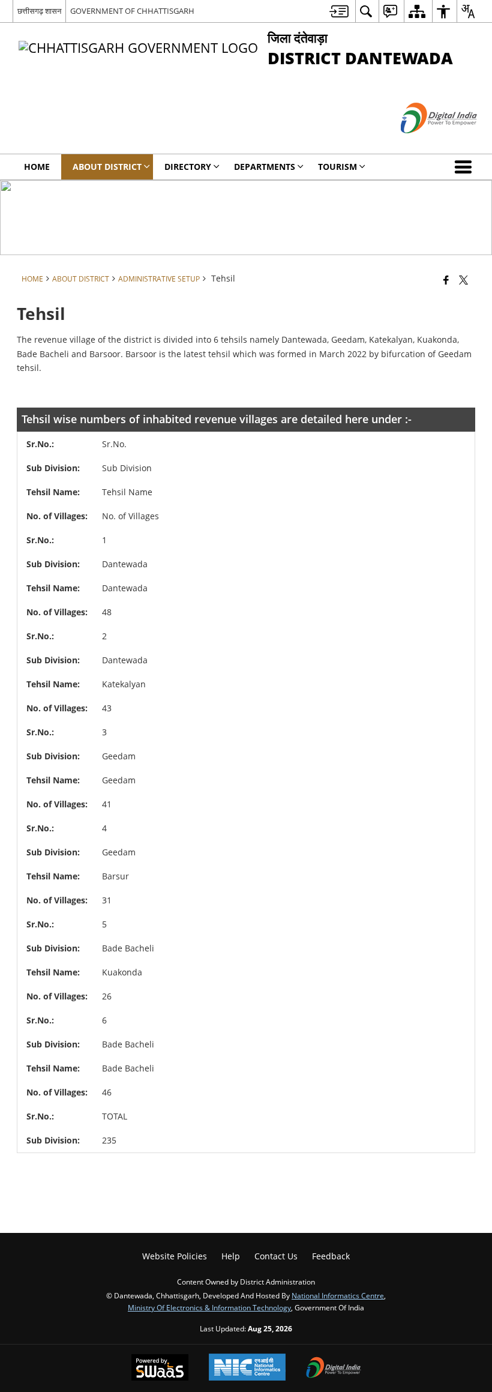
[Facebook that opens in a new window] (446, 279)
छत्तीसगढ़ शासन (39, 10)
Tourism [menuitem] (337, 166)
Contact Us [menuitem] (276, 1256)
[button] (465, 166)
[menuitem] (339, 11)
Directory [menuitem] (187, 166)
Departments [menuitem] (264, 166)
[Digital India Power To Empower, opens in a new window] (333, 1368)
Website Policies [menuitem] (174, 1256)
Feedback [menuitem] (331, 1256)
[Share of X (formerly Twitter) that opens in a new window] (463, 279)
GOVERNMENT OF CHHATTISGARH (132, 10)
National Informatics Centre (338, 1295)
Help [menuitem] (230, 1256)
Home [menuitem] (37, 166)
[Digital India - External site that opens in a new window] (424, 143)
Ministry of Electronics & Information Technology (209, 1307)
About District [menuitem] (107, 166)
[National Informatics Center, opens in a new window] (247, 1368)
